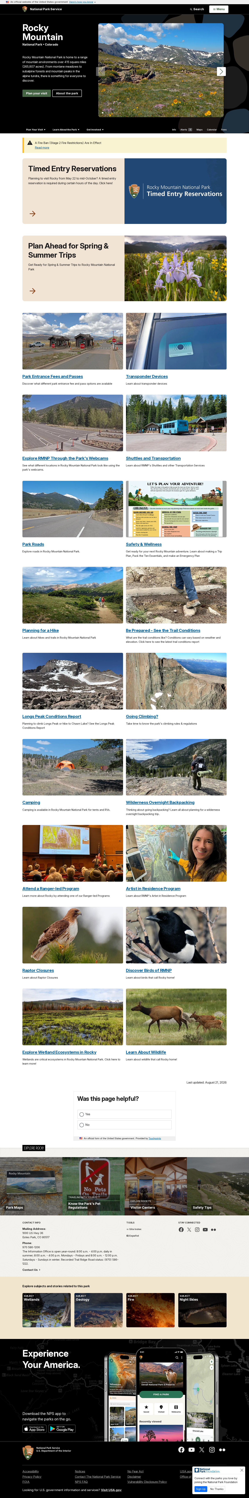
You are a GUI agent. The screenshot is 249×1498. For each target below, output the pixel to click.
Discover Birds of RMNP (149, 970)
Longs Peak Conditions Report (51, 716)
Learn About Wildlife (146, 1052)
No (87, 1125)
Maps (200, 129)
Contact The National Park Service (98, 1477)
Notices (80, 1471)
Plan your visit (36, 93)
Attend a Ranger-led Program (50, 888)
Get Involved (94, 129)
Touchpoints (155, 1138)
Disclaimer (134, 1477)
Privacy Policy (31, 1477)
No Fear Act (135, 1471)
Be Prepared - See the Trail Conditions (163, 630)
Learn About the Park (65, 129)
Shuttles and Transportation (153, 458)
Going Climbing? (142, 716)
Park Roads (33, 544)
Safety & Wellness (144, 544)
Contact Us (30, 1270)
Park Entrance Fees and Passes (52, 376)
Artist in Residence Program (153, 888)
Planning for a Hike (40, 630)
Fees (224, 129)
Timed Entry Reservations (72, 168)
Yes (87, 1114)
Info (174, 129)
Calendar (212, 129)
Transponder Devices (147, 376)
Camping (31, 802)
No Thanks (216, 1489)
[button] (221, 71)
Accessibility (30, 1471)
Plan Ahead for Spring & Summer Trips (68, 250)
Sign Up (201, 1489)
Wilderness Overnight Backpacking (160, 802)
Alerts (185, 129)
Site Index (135, 1229)
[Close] (242, 1470)
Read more (42, 147)
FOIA (26, 1482)
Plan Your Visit (34, 129)
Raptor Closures (38, 970)
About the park (67, 93)
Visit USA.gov (111, 1490)
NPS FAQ (81, 1482)
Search (198, 9)
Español (134, 1235)
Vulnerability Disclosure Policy (147, 1482)
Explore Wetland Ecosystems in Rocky (59, 1052)
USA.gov (186, 1471)
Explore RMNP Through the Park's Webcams (65, 458)
